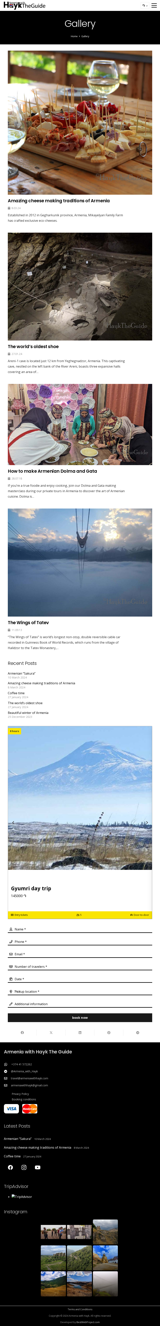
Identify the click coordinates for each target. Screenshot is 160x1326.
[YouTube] (37, 1167)
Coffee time (16, 693)
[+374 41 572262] (7, 1064)
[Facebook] (10, 1167)
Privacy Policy (20, 1094)
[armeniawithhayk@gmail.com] (7, 1085)
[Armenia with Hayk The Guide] (24, 5)
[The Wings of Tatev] (80, 580)
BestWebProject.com (88, 1322)
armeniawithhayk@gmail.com (29, 1085)
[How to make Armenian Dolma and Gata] (80, 441)
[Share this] (22, 1032)
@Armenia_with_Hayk (24, 1071)
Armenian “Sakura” (22, 673)
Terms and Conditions (80, 1309)
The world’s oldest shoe (25, 703)
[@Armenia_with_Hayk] (7, 1071)
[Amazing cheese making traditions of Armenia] (80, 137)
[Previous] (13, 822)
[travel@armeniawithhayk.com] (7, 1078)
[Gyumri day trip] (80, 822)
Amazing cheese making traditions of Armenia (41, 683)
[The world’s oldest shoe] (80, 304)
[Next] (146, 822)
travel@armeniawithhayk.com (29, 1078)
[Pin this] (108, 1032)
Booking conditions (24, 1099)
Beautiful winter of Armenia (28, 713)
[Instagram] (24, 1167)
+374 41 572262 (21, 1064)
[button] (154, 5)
